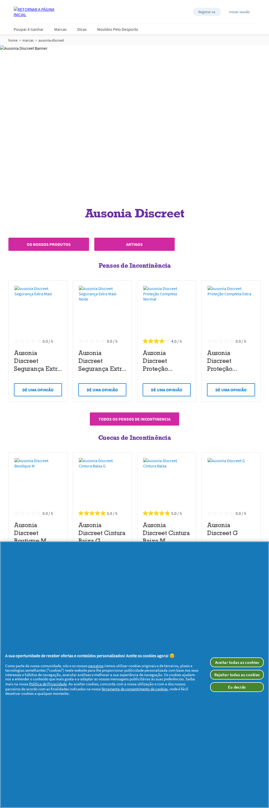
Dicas (82, 29)
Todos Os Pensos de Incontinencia (134, 419)
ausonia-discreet (51, 40)
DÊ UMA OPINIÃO (38, 389)
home (13, 40)
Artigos (134, 244)
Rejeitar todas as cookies (237, 674)
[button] (207, 12)
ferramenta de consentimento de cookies (135, 688)
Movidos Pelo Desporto (117, 29)
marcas (28, 40)
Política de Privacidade (48, 683)
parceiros (96, 665)
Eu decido (237, 687)
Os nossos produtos (49, 244)
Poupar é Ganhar (29, 29)
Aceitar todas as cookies (237, 662)
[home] (35, 12)
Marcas (60, 29)
